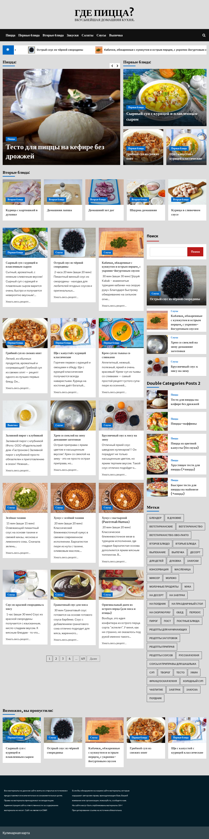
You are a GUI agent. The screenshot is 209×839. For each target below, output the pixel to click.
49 (83, 659)
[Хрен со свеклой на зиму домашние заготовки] (73, 415)
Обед (179, 612)
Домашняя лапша (59, 210)
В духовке (174, 517)
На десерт (156, 595)
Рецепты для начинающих (168, 629)
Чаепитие (156, 689)
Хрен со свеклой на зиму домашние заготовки (69, 437)
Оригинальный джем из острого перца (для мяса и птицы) (119, 609)
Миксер (154, 578)
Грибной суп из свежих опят (24, 353)
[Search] (204, 35)
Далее (93, 659)
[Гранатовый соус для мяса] (73, 585)
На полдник (157, 603)
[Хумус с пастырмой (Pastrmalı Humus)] (121, 498)
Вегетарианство (190, 526)
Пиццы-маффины (184, 423)
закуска (192, 689)
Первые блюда (29, 35)
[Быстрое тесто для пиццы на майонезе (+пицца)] (157, 487)
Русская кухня (189, 655)
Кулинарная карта (16, 833)
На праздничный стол (187, 603)
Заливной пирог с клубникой (24, 435)
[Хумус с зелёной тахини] (73, 498)
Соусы (101, 35)
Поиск (152, 236)
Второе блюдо (159, 543)
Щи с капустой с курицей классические (70, 355)
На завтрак (177, 595)
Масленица (183, 569)
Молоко (171, 578)
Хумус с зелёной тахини (69, 518)
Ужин (194, 672)
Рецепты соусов (161, 655)
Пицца (10, 35)
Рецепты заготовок (163, 638)
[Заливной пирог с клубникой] (25, 415)
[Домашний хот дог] (104, 192)
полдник (155, 698)
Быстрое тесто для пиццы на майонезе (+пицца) (184, 489)
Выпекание (157, 552)
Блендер (155, 517)
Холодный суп (193, 681)
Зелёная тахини (16, 518)
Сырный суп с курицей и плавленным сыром (22, 265)
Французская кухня (163, 681)
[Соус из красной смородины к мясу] (25, 585)
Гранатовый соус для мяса (71, 605)
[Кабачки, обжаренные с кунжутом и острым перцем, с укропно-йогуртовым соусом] (121, 243)
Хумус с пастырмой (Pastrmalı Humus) (116, 520)
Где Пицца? (104, 12)
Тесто (180, 672)
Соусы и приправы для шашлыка (172, 663)
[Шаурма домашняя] (146, 192)
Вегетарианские (161, 526)
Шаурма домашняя (143, 210)
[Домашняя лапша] (63, 192)
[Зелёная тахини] (25, 498)
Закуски (73, 35)
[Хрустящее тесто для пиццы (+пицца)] (157, 465)
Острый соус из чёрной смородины (175, 299)
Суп (152, 672)
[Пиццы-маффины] (157, 421)
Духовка (175, 560)
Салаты (87, 35)
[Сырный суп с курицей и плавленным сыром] (25, 243)
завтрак (174, 689)
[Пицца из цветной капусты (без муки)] (157, 443)
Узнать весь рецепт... (18, 301)
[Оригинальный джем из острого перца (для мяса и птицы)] (121, 585)
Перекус (195, 612)
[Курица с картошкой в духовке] (22, 192)
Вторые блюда (53, 35)
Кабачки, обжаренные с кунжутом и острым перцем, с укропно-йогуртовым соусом (134, 50)
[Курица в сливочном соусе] (187, 192)
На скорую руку (159, 612)
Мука (188, 586)
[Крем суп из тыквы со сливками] (121, 333)
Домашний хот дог (101, 210)
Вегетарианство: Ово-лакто (169, 535)
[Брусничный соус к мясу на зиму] (121, 415)
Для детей (156, 560)
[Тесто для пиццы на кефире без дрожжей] (157, 399)
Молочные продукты (164, 586)
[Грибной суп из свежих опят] (25, 333)
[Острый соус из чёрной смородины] (73, 243)
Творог (165, 672)
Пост (167, 621)
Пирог (153, 621)
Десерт (195, 552)
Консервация (159, 569)
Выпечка (116, 35)
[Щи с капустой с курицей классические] (73, 333)
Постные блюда (188, 621)
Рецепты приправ (162, 646)
